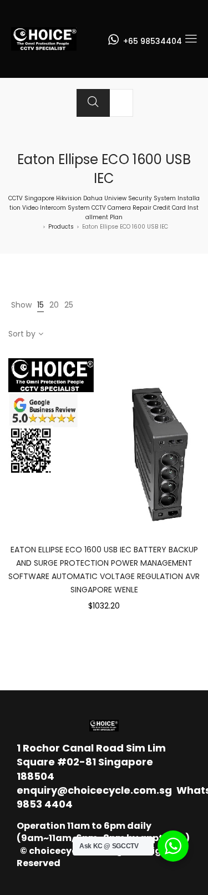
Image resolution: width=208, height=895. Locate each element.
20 (54, 304)
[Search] (93, 103)
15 (40, 304)
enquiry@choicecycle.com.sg (94, 790)
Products (61, 226)
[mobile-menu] (191, 39)
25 (68, 304)
